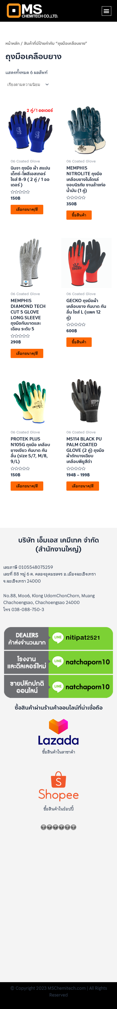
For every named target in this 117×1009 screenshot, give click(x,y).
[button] (106, 11)
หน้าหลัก (12, 43)
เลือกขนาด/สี (27, 209)
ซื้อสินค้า (79, 215)
